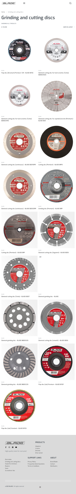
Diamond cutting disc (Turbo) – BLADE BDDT (15, 296)
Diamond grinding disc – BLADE (48, 296)
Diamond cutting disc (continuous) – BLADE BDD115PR (18, 165)
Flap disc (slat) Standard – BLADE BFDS (14, 428)
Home (3, 12)
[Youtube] (16, 447)
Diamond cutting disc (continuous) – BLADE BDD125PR (18, 209)
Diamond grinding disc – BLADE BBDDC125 (14, 384)
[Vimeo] (12, 447)
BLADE (2, 70)
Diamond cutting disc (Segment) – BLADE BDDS (53, 252)
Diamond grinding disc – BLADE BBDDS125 (14, 340)
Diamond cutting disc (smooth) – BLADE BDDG (53, 340)
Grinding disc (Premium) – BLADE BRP (50, 209)
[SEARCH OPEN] (70, 3)
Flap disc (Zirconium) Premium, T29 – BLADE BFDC (17, 73)
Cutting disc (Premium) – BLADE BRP (13, 252)
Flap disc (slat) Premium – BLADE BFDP (51, 384)
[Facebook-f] (6, 447)
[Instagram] (9, 447)
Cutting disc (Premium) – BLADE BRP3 (50, 165)
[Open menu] (24, 3)
